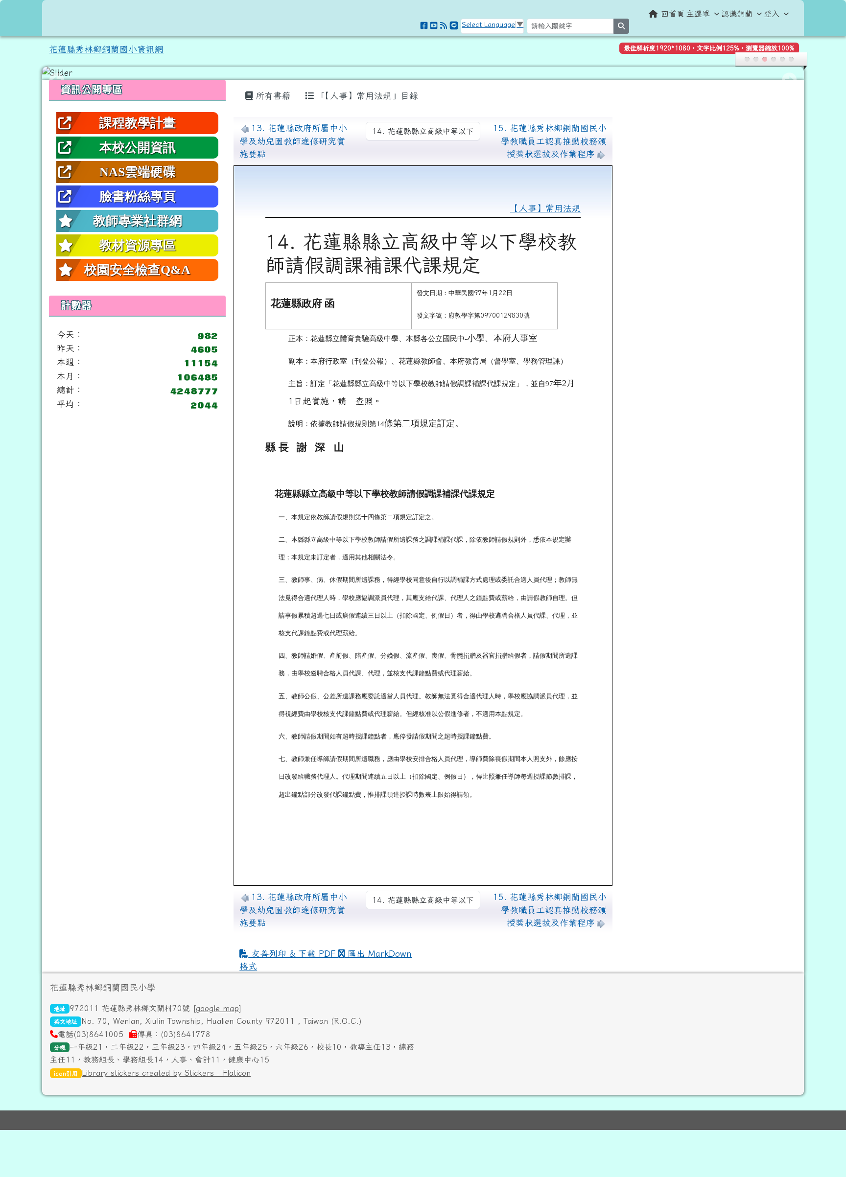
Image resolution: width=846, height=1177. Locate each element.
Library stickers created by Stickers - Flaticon (166, 1073)
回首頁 (672, 14)
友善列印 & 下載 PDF (293, 953)
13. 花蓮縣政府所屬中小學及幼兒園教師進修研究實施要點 (293, 141)
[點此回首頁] (422, 73)
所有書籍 (272, 96)
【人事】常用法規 (545, 208)
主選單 (698, 14)
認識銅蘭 (736, 14)
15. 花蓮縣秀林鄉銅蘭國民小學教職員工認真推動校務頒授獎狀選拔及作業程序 (550, 141)
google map (217, 1008)
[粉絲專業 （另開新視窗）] (424, 25)
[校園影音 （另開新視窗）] (433, 25)
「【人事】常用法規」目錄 (366, 96)
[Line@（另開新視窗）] (454, 25)
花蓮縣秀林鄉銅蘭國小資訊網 (106, 49)
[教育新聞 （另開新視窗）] (443, 25)
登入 (771, 14)
